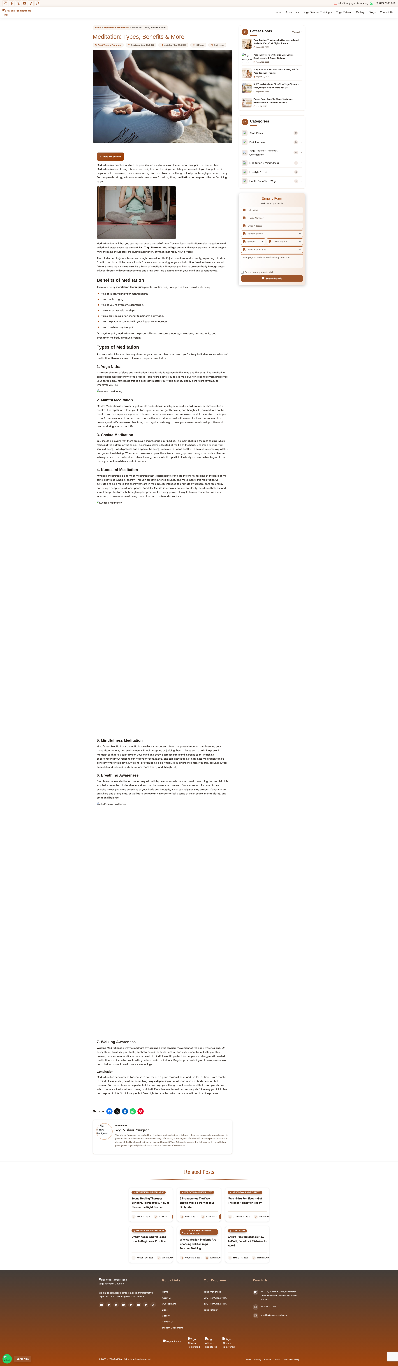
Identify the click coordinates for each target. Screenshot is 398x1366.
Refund (267, 1359)
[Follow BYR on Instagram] (5, 3)
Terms (248, 1359)
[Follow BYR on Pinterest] (37, 3)
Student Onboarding (172, 1327)
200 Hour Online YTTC (215, 1297)
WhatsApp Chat (268, 1306)
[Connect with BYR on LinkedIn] (131, 1304)
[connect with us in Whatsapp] (7, 1359)
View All (296, 32)
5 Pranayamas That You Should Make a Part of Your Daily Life (197, 1203)
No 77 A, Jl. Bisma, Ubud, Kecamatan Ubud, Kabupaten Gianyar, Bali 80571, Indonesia (279, 1295)
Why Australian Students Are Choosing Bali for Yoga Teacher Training (198, 1244)
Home (278, 12)
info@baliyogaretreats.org (274, 1315)
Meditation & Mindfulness (116, 27)
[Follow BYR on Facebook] (11, 3)
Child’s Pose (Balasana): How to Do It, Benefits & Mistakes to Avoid (247, 1241)
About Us (166, 1297)
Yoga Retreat (344, 12)
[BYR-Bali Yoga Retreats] (19, 12)
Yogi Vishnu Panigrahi (110, 45)
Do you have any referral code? (259, 272)
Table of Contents (111, 156)
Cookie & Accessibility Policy (286, 1359)
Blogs (372, 12)
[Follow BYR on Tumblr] (138, 1304)
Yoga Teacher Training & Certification (198, 1232)
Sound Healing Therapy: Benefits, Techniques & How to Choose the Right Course (150, 1203)
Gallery (360, 12)
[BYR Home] (114, 1282)
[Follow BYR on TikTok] (31, 3)
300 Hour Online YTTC (215, 1303)
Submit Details (274, 278)
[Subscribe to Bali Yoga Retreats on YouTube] (24, 3)
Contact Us (386, 12)
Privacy (257, 1359)
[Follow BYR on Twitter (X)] (18, 3)
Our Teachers (169, 1303)
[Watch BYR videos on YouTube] (145, 1304)
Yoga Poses (239, 1231)
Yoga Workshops (212, 1291)
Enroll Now (23, 1358)
